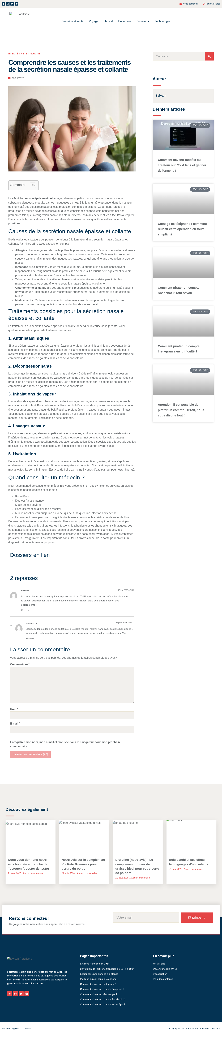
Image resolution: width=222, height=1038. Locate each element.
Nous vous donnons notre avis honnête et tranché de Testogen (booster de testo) (28, 864)
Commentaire (19, 664)
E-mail (15, 723)
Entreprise (124, 21)
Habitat (108, 21)
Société (141, 21)
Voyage (93, 21)
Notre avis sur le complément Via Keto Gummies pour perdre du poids (83, 864)
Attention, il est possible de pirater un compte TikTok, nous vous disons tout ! (181, 410)
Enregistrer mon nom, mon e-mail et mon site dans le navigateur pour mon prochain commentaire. (65, 744)
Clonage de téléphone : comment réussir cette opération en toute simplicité (182, 229)
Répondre (24, 610)
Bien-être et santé (72, 21)
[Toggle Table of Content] (31, 185)
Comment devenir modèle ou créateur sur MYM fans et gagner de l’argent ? (182, 165)
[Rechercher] (209, 56)
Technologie (162, 21)
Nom (14, 709)
